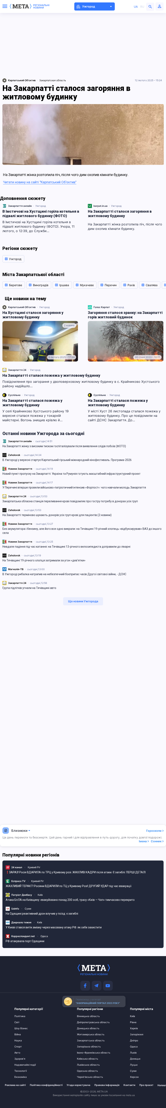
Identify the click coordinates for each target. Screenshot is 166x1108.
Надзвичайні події (22, 1064)
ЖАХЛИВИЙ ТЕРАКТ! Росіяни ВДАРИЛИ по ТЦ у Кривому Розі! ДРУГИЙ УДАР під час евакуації (68, 886)
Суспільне (14, 395)
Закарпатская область (52, 80)
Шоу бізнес (21, 1028)
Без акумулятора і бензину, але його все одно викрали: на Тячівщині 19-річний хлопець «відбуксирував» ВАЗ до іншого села (82, 530)
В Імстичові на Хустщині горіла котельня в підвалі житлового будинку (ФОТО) (40, 213)
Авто (17, 1052)
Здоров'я (19, 1058)
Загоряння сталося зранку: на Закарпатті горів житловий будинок (125, 314)
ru (142, 6)
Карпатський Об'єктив (22, 307)
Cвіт (17, 1022)
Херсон (134, 1077)
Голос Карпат (102, 307)
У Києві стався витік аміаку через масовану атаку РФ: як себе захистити (54, 927)
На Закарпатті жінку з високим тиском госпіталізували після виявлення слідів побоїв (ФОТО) (64, 446)
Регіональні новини (41, 6)
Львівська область (85, 1064)
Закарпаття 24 (17, 496)
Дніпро (134, 1040)
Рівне (133, 1022)
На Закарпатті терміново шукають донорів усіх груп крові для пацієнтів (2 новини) (57, 515)
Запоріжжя (136, 1034)
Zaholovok (14, 454)
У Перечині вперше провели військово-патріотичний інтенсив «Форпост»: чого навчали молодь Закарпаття (74, 487)
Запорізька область (85, 1046)
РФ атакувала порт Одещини (25, 941)
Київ (40, 894)
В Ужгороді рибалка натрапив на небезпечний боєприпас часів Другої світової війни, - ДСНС (64, 574)
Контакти (129, 1085)
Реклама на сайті (15, 1085)
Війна (17, 1034)
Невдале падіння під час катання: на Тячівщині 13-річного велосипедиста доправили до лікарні (66, 546)
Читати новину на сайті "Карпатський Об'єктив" (39, 182)
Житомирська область (85, 1034)
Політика (19, 1016)
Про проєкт (146, 1085)
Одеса (44, 936)
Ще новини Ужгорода (83, 601)
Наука (18, 1040)
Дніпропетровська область (85, 1022)
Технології (20, 1071)
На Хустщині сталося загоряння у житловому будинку (32, 314)
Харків (134, 1028)
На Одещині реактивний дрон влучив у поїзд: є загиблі (42, 913)
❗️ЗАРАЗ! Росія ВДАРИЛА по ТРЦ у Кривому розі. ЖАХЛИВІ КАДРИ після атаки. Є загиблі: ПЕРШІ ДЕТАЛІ (76, 872)
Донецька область (85, 1028)
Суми (28, 908)
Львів (133, 1052)
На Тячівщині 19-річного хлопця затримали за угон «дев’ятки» (43, 560)
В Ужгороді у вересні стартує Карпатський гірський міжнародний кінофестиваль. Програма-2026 (67, 460)
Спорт (18, 1046)
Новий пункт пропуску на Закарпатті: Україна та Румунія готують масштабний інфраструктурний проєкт (71, 473)
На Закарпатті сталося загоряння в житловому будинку (120, 213)
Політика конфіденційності (46, 1085)
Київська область (85, 1058)
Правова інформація (106, 1085)
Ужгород (40, 205)
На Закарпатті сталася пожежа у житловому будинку (51, 375)
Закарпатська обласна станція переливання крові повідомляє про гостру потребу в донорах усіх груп (70, 501)
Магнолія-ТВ (15, 569)
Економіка (20, 1077)
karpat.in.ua (100, 205)
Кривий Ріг (34, 867)
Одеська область (85, 1071)
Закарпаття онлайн (20, 441)
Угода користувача (78, 1085)
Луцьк (134, 1064)
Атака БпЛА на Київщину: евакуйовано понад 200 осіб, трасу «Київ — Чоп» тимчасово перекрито (70, 899)
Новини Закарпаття (20, 468)
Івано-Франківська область (85, 1052)
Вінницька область (85, 1016)
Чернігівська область (85, 1077)
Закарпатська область (85, 1040)
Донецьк (135, 1058)
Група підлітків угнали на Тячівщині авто (29, 588)
